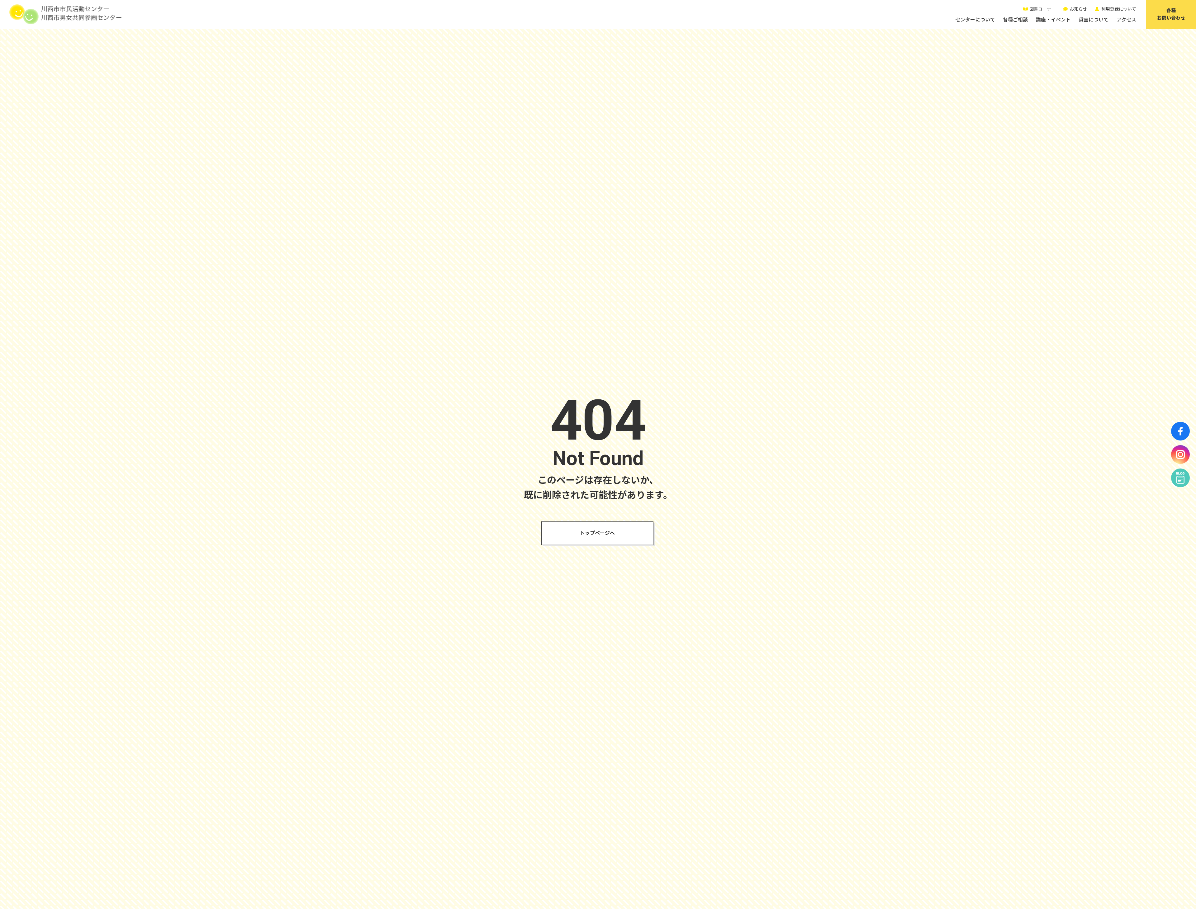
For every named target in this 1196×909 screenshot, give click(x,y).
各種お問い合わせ (1171, 14)
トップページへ (597, 533)
